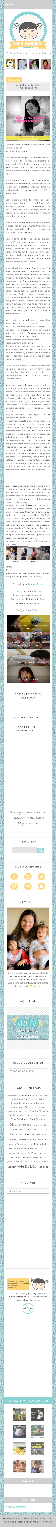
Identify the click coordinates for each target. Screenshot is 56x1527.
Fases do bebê (38, 1134)
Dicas (14, 1124)
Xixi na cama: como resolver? (28, 679)
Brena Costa (36, 584)
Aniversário (42, 1095)
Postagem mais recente (28, 812)
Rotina (19, 1161)
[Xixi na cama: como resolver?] (46, 65)
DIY (27, 1107)
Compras (40, 1103)
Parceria (36, 1153)
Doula (32, 1125)
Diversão (24, 1124)
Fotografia (23, 1140)
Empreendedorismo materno (27, 595)
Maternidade (40, 1144)
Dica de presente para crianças (32, 1115)
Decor (33, 1107)
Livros (23, 1144)
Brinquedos (16, 1103)
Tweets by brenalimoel (15, 1506)
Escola (43, 1129)
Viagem (12, 1166)
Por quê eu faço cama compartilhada (28, 662)
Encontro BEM (24, 1129)
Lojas (29, 1144)
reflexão (20, 603)
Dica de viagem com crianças (28, 1119)
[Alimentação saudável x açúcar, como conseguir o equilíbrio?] (34, 65)
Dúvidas (13, 1129)
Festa (13, 1139)
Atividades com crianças (25, 1099)
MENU (12, 4)
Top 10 (31, 1161)
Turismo (44, 1161)
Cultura (14, 1107)
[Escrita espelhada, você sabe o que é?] (22, 65)
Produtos (26, 1157)
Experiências (17, 599)
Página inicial (28, 823)
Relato (35, 1158)
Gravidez (41, 1140)
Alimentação (14, 1095)
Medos (33, 1148)
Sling (25, 1161)
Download (41, 1125)
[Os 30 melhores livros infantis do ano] (10, 65)
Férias (32, 1139)
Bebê (41, 1099)
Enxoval (36, 1129)
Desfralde (41, 1107)
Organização (23, 1153)
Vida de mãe (33, 603)
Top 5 (37, 1162)
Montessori (42, 1149)
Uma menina (8, 1519)
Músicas (13, 1153)
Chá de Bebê (29, 1103)
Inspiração (14, 1144)
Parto (44, 1153)
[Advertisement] (28, 1236)
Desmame (12, 1111)
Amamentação (28, 1095)
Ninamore (47, 1519)
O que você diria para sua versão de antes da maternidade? (28, 627)
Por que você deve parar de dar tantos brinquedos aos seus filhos (28, 643)
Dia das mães (23, 1111)
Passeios (15, 1157)
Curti (21, 1107)
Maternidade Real (35, 599)
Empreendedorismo (32, 591)
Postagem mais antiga (28, 818)
